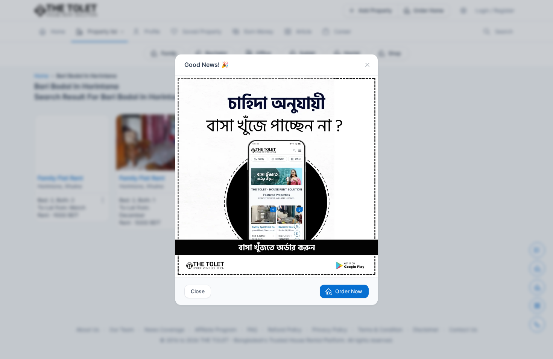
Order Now (348, 291)
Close (198, 291)
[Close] (367, 64)
